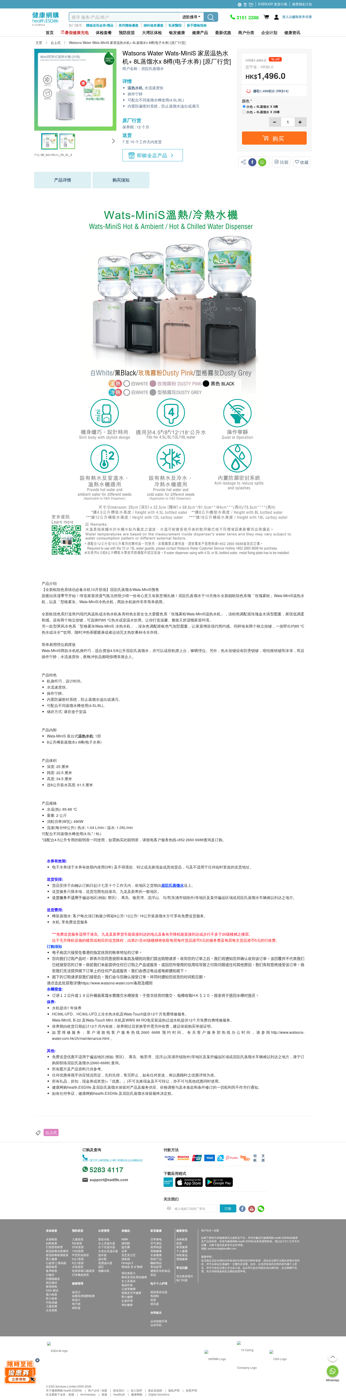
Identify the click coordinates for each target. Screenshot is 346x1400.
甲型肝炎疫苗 (80, 1255)
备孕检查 (51, 1271)
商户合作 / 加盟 (97, 1390)
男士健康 (51, 1259)
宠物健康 (156, 1251)
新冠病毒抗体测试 (57, 1251)
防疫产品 (156, 1259)
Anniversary (88, 1394)
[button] (113, 141)
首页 (50, 32)
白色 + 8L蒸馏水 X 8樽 (262, 106)
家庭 (104, 1394)
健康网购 (136, 1394)
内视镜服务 (53, 1278)
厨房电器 (156, 1247)
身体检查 (182, 1239)
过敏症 (50, 1275)
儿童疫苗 (77, 1239)
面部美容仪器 (158, 1292)
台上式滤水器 (106, 1243)
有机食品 (182, 1255)
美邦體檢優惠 (128, 25)
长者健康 (156, 1255)
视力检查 (51, 1294)
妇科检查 (51, 1243)
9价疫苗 (77, 1243)
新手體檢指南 (197, 25)
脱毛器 (154, 1304)
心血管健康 (128, 1289)
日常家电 (156, 1239)
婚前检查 (51, 1267)
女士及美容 (128, 1281)
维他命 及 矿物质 (132, 1267)
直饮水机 (103, 1239)
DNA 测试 (52, 1290)
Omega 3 (127, 1263)
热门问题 (182, 1280)
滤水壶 (102, 1255)
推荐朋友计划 (302, 4)
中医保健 (51, 1302)
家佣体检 (51, 1286)
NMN (124, 1239)
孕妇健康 (127, 1305)
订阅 (228, 1208)
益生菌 (125, 1247)
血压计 (76, 1292)
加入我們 (136, 1390)
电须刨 (154, 1296)
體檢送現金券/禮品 (99, 25)
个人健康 (182, 1251)
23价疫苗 (78, 1247)
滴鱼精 (125, 1259)
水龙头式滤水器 (108, 1251)
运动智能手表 (158, 1321)
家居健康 (182, 1247)
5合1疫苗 (78, 1259)
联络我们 (119, 1390)
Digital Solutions (159, 1394)
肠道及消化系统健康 (134, 1277)
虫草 (124, 1251)
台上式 (51, 1132)
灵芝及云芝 (128, 1255)
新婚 (71, 1394)
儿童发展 (51, 1306)
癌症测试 (51, 1282)
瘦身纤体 (127, 1285)
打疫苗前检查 (54, 1247)
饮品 (153, 1275)
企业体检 (51, 1310)
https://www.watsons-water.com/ (107, 983)
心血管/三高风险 (56, 1263)
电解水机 (103, 1271)
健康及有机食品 (160, 1271)
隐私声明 (174, 1390)
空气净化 (156, 1243)
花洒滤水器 (105, 1263)
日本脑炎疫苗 (80, 1275)
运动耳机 (156, 1325)
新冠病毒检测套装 (57, 1255)
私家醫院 (175, 25)
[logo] (45, 26)
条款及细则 (155, 1390)
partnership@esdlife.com (222, 1248)
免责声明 (191, 1390)
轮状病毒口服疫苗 (83, 1271)
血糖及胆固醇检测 (83, 1296)
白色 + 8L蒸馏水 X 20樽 (263, 112)
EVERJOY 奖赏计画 (272, 4)
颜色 (246, 101)
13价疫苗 (78, 1251)
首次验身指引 (184, 1276)
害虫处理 (156, 1267)
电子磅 (76, 1304)
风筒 (153, 1300)
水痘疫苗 (77, 1267)
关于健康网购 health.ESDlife (64, 1390)
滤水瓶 (102, 1259)
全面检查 (51, 1239)
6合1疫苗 (78, 1263)
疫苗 (179, 1243)
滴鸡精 (125, 1243)
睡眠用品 (156, 1263)
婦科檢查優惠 (153, 25)
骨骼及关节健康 (131, 1293)
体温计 (76, 1300)
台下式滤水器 (106, 1247)
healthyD (119, 1394)
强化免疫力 (128, 1273)
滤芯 (101, 1267)
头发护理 (127, 1301)
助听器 (76, 1308)
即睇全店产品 (152, 155)
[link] (57, 1350)
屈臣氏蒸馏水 (152, 69)
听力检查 (51, 1298)
